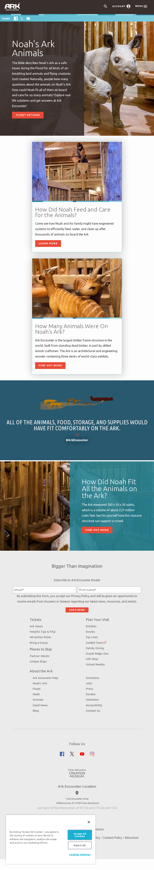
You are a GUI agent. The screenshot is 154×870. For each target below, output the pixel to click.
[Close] (89, 822)
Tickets (36, 619)
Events (90, 631)
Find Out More (50, 365)
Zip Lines (92, 637)
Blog (36, 710)
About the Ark (41, 671)
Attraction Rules (40, 637)
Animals (38, 699)
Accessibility (94, 705)
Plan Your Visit (97, 619)
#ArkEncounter (77, 440)
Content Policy (112, 837)
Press (89, 688)
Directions (92, 677)
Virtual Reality (95, 664)
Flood (36, 688)
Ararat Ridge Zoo (97, 653)
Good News (40, 705)
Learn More (48, 243)
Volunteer (92, 699)
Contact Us (93, 710)
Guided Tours (94, 642)
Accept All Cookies (80, 834)
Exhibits (91, 626)
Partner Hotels (39, 656)
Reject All (80, 845)
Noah (36, 694)
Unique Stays (38, 661)
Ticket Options (28, 115)
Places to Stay (41, 649)
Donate (91, 694)
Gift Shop (92, 659)
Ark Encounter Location (77, 786)
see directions (90, 803)
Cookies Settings (80, 854)
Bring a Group (39, 642)
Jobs (89, 683)
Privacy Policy (80, 596)
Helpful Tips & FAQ (42, 631)
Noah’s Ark (40, 683)
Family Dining (95, 648)
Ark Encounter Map (45, 677)
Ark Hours (36, 626)
